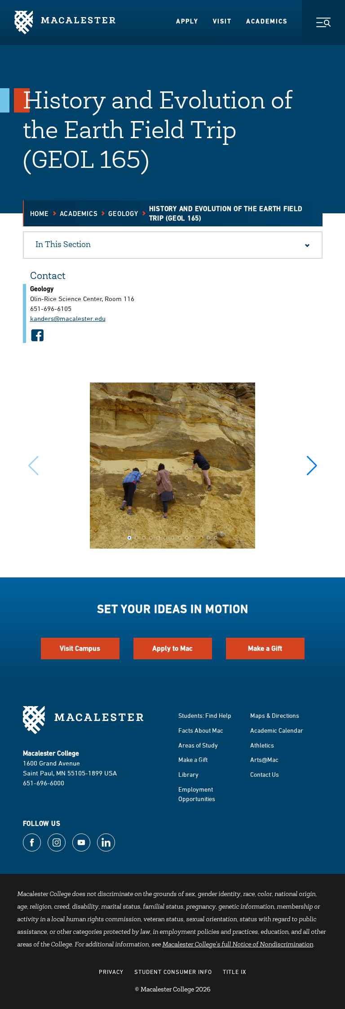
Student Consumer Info (173, 971)
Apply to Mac (172, 648)
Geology (123, 213)
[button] (312, 466)
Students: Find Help (204, 715)
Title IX (234, 971)
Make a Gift (265, 648)
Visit (222, 21)
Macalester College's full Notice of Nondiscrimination (237, 945)
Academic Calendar (276, 730)
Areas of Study (198, 745)
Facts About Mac (200, 730)
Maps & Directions (274, 715)
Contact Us (264, 774)
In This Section (63, 245)
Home (39, 213)
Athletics (262, 745)
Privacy (111, 971)
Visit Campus (80, 648)
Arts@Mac (264, 759)
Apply (187, 21)
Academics (267, 21)
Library (188, 774)
